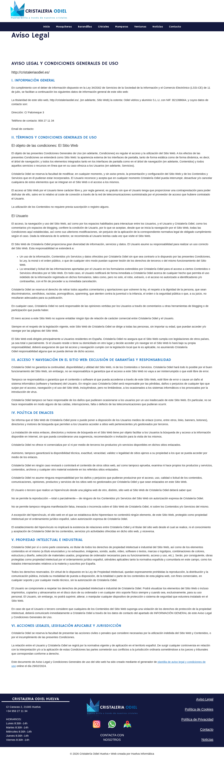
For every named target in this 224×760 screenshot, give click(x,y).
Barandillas (85, 26)
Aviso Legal (204, 699)
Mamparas (121, 26)
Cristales (103, 26)
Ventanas (140, 26)
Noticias (157, 26)
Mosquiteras (64, 26)
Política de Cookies (199, 709)
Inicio (46, 26)
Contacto (175, 26)
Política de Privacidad (197, 719)
